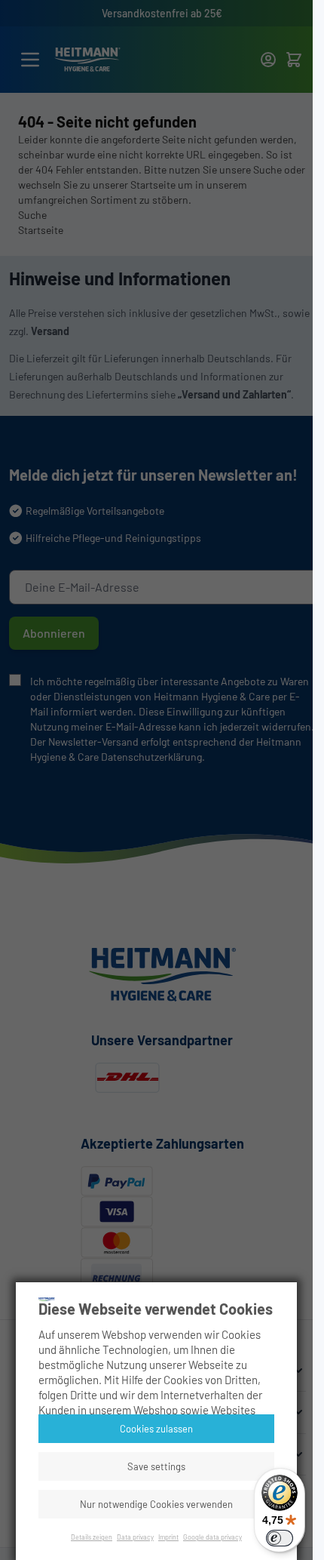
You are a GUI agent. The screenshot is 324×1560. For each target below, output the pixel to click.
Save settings (156, 1466)
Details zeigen (91, 1537)
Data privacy (135, 1537)
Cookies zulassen (156, 1429)
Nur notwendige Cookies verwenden (156, 1504)
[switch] (279, 1538)
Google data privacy (212, 1537)
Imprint (168, 1537)
